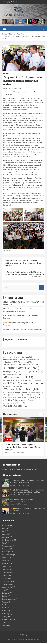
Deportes (5, 564)
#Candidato (25, 362)
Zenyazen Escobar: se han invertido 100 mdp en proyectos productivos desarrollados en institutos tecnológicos (24, 274)
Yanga (4, 626)
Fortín (7, 439)
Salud (4, 617)
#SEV (9, 250)
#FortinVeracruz (18, 377)
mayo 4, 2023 (8, 88)
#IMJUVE (10, 380)
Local (4, 590)
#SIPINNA (10, 400)
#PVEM (29, 395)
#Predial (6, 395)
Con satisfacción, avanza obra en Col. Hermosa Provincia (24, 500)
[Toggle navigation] (4, 28)
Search (41, 287)
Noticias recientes (12, 475)
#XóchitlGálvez (8, 403)
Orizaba (4, 605)
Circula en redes (7, 540)
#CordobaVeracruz (21, 368)
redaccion (17, 88)
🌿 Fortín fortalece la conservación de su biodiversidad (23, 330)
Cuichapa (5, 558)
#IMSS (13, 383)
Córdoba (5, 552)
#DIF (38, 371)
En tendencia (6, 572)
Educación (5, 570)
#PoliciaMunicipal (37, 392)
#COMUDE (26, 364)
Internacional (6, 584)
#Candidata (10, 362)
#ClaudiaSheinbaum (12, 364)
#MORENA (20, 386)
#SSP (32, 400)
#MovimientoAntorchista (21, 389)
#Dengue (17, 372)
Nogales (5, 596)
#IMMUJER (27, 380)
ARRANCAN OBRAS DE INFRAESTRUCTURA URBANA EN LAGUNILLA (27, 481)
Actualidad (5, 525)
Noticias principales (9, 599)
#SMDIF (24, 400)
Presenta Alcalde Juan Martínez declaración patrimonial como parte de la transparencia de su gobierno (23, 263)
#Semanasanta (23, 397)
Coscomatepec (7, 555)
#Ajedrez (7, 357)
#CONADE (36, 364)
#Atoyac (27, 357)
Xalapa (4, 623)
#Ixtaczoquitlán (32, 383)
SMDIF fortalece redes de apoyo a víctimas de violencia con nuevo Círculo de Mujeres (27, 491)
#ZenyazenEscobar (16, 406)
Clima (4, 543)
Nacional (5, 593)
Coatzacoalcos (7, 546)
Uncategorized (7, 620)
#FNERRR (24, 374)
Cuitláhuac (5, 561)
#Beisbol (24, 359)
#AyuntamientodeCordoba (11, 359)
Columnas (5, 549)
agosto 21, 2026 (10, 450)
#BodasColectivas (35, 359)
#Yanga (20, 403)
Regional (5, 614)
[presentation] (40, 414)
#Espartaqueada (10, 374)
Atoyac (4, 534)
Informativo (6, 581)
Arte (3, 531)
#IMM (19, 380)
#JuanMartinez (9, 386)
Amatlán (5, 528)
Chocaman (6, 537)
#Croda (7, 372)
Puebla (4, 611)
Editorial (4, 567)
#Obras (8, 392)
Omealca (5, 602)
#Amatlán (16, 357)
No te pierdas (10, 414)
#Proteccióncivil (18, 395)
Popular (4, 608)
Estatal (6, 73)
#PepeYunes (22, 392)
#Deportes (27, 372)
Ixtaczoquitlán (7, 587)
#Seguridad (12, 397)
